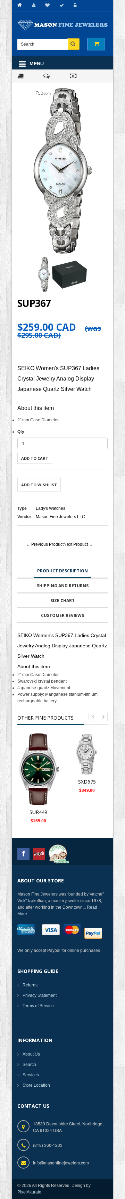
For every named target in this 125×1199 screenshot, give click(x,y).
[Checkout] (60, 5)
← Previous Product (45, 544)
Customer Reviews (62, 615)
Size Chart (62, 600)
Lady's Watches (50, 508)
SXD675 (87, 781)
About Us (31, 1054)
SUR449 (38, 812)
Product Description (62, 571)
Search (29, 1064)
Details (40, 765)
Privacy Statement (40, 995)
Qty (20, 431)
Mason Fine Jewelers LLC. (61, 516)
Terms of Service (38, 1005)
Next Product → (78, 544)
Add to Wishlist (39, 484)
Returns (30, 985)
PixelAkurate (29, 1192)
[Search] (73, 44)
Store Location (36, 1085)
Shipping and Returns (63, 586)
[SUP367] (44, 274)
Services (31, 1074)
